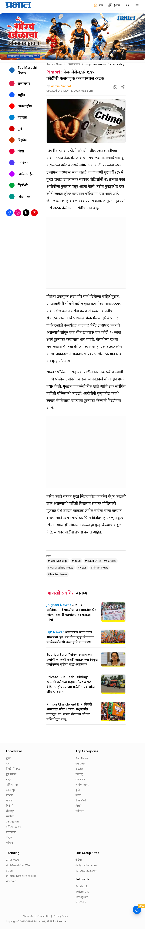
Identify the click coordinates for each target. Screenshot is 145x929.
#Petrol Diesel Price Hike (21, 876)
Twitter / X (82, 891)
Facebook (82, 886)
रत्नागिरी (10, 816)
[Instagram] (17, 212)
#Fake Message (57, 560)
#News (82, 567)
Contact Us (43, 916)
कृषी (78, 790)
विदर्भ (9, 837)
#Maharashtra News (60, 567)
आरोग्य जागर (82, 784)
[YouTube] (34, 212)
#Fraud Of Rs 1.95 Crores (100, 560)
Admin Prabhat (61, 86)
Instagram (82, 897)
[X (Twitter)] (26, 212)
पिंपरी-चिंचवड (74, 64)
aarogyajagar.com (86, 870)
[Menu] (137, 5)
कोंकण (9, 842)
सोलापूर (10, 811)
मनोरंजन (80, 811)
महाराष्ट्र (79, 774)
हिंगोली (9, 805)
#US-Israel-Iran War (18, 865)
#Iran (9, 870)
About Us (28, 916)
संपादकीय (80, 763)
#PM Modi (12, 860)
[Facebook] (9, 212)
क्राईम (78, 795)
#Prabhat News (57, 574)
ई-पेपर (79, 860)
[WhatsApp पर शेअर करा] (115, 87)
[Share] (123, 87)
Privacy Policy (61, 916)
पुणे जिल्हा (11, 774)
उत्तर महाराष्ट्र (12, 821)
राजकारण (80, 779)
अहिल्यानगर (12, 784)
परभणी (9, 795)
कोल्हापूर (10, 790)
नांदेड (8, 779)
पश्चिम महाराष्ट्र (13, 827)
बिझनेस (79, 805)
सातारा (9, 800)
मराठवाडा (11, 832)
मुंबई (8, 758)
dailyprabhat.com (86, 865)
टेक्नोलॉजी (81, 800)
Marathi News (54, 64)
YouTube (81, 902)
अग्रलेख (79, 769)
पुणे (7, 763)
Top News (82, 758)
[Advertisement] (86, 252)
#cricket (11, 881)
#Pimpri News (99, 567)
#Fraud (76, 560)
